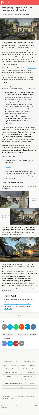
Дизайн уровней (28, 369)
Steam (21, 343)
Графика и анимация (11, 372)
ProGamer (8, 2)
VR (5, 365)
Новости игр (6, 14)
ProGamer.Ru (5, 396)
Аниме (23, 365)
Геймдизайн (10, 369)
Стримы (13, 365)
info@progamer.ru (9, 398)
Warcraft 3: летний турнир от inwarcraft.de (17, 304)
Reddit (21, 327)
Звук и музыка (29, 372)
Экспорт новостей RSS (31, 406)
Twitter (10, 327)
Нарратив (9, 376)
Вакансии (15, 404)
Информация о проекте (27, 404)
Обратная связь (5, 404)
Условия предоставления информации (11, 406)
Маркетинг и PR (27, 376)
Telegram (27, 327)
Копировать (32, 334)
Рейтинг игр (4, 407)
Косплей (32, 365)
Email (4, 327)
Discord (4, 343)
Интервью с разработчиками (13, 383)
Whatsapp (15, 327)
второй (8, 167)
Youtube (16, 343)
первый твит (11, 156)
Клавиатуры (19, 387)
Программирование (11, 379)
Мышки (32, 383)
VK (33, 327)
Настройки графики (29, 361)
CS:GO (20, 315)
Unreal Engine (29, 379)
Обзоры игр (7, 361)
